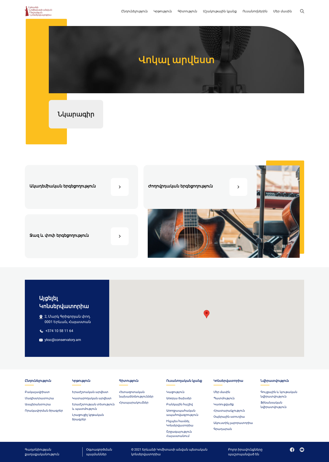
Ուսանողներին (255, 11)
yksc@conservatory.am (63, 340)
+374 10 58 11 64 (59, 331)
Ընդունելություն (134, 11)
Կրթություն (163, 11)
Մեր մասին (282, 11)
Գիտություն (187, 11)
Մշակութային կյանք (220, 11)
